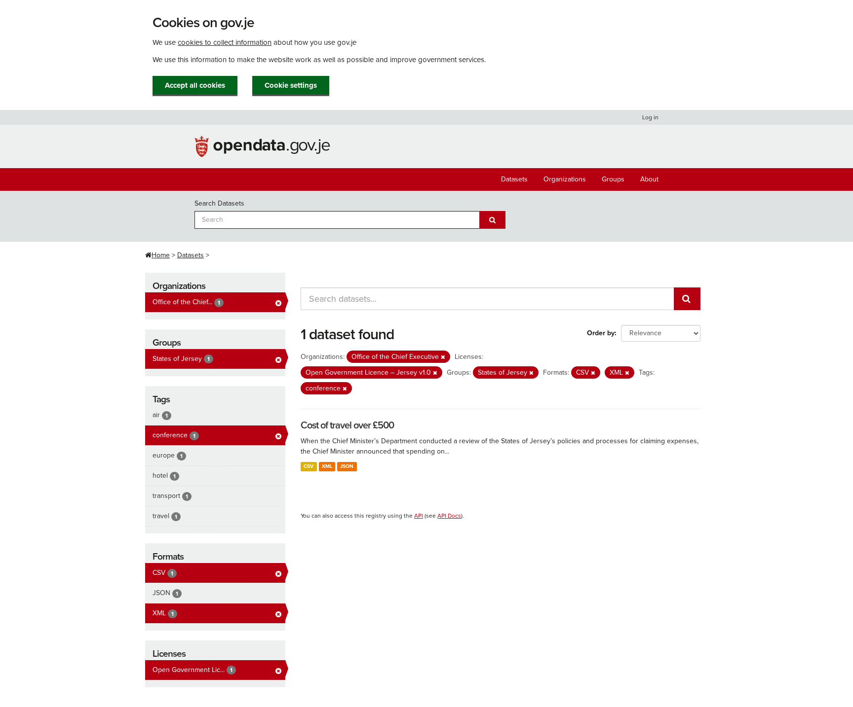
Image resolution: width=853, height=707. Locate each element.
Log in (650, 117)
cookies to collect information (224, 42)
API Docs (449, 515)
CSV (308, 466)
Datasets (514, 179)
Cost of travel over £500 (347, 425)
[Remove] (443, 357)
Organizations (564, 179)
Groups (613, 179)
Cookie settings (291, 85)
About (649, 179)
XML (327, 466)
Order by (601, 333)
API (418, 515)
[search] (687, 298)
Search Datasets (219, 203)
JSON (346, 466)
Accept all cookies (195, 85)
